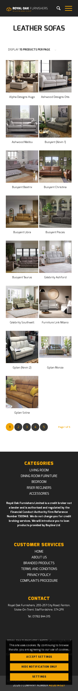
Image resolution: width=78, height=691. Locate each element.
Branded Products (39, 563)
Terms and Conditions (39, 569)
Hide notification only (39, 667)
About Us (39, 557)
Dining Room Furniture (39, 476)
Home (39, 551)
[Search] (56, 8)
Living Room (39, 470)
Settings (39, 676)
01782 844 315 (41, 616)
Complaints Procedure (39, 580)
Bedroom (39, 481)
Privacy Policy (39, 575)
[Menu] (66, 8)
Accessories (39, 493)
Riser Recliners (39, 487)
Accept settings (39, 657)
